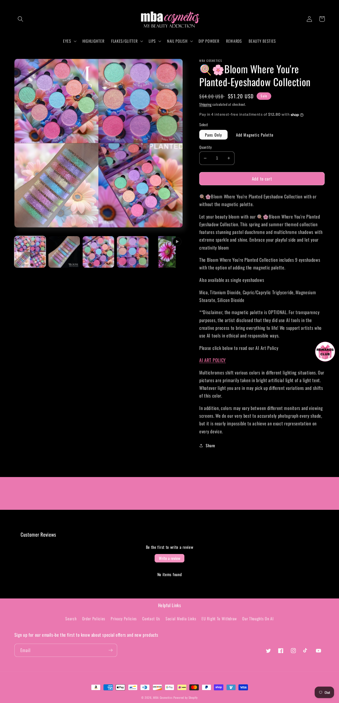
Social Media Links (181, 619)
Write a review (169, 558)
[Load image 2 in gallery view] (64, 251)
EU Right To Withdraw (219, 619)
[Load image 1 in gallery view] (30, 251)
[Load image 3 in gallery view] (98, 251)
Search (70, 619)
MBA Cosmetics (163, 697)
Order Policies (93, 619)
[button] (20, 19)
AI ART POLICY (212, 360)
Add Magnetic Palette (254, 135)
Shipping (205, 104)
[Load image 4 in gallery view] (132, 251)
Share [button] (210, 445)
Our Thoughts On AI (257, 619)
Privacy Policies (124, 619)
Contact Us (151, 619)
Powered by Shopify (185, 697)
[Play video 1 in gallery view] (166, 251)
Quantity (205, 147)
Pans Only (213, 135)
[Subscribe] (110, 650)
